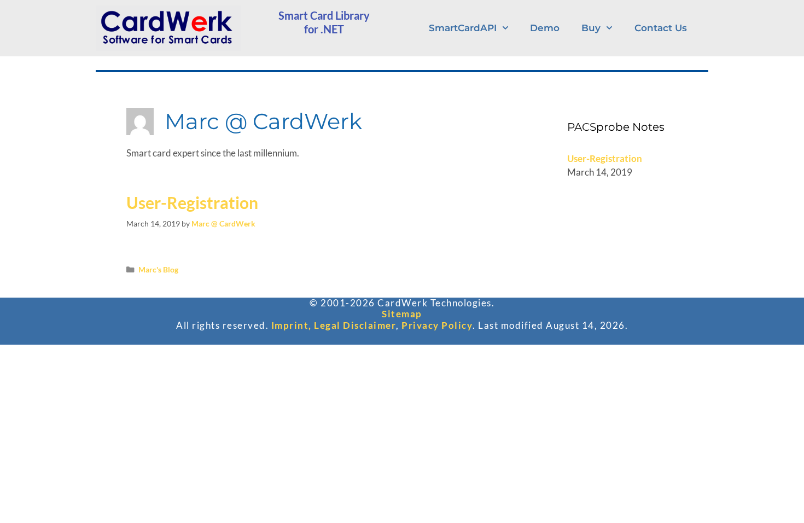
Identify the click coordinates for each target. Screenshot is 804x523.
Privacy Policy (437, 325)
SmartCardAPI (463, 27)
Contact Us (660, 27)
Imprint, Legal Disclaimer (334, 325)
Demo (545, 27)
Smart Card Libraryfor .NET (324, 22)
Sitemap (402, 313)
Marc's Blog (158, 269)
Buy (591, 27)
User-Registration (192, 202)
